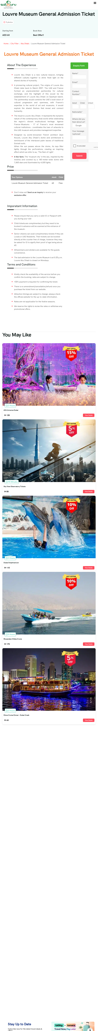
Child (82, 103)
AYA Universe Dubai (11, 410)
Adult (74, 103)
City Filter (15, 43)
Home (6, 43)
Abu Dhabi (25, 43)
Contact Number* (76, 92)
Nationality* (77, 112)
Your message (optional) (78, 132)
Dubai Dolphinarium (11, 563)
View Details (89, 415)
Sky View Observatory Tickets (15, 487)
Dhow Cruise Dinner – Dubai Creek (16, 715)
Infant (90, 103)
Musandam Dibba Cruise (13, 639)
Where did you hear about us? (78, 120)
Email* (75, 82)
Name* (75, 73)
